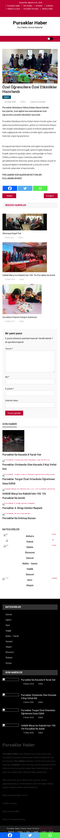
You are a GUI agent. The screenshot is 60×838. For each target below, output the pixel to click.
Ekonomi (30, 552)
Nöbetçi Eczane (13, 9)
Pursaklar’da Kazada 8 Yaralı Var (21, 454)
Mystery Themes (46, 829)
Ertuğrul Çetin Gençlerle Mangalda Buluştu (52, 196)
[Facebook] (10, 186)
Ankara (30, 536)
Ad (7, 377)
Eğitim (6, 97)
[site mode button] (50, 38)
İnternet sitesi (11, 400)
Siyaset (30, 574)
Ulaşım (29, 585)
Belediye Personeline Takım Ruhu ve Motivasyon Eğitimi (11, 196)
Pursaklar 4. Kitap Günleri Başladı (22, 508)
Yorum (9, 349)
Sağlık (30, 569)
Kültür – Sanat (12, 636)
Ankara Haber (47, 9)
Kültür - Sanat (29, 563)
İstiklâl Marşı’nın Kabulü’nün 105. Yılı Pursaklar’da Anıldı (28, 275)
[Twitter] (25, 186)
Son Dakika (27, 6)
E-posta (9, 389)
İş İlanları (49, 6)
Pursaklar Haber (13, 6)
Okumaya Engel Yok (11, 233)
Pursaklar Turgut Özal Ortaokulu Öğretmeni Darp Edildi (38, 712)
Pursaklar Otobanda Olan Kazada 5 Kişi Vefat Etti (38, 697)
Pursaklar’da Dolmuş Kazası (19, 518)
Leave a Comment (37, 102)
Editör (23, 102)
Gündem (39, 6)
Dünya (30, 541)
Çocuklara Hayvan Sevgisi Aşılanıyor (19, 317)
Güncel (30, 558)
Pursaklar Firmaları (31, 9)
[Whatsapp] (40, 186)
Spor (29, 579)
